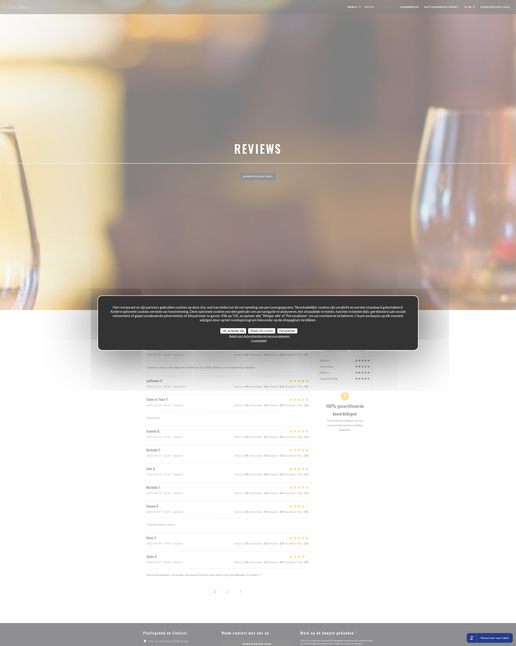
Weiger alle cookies (261, 330)
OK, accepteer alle (233, 330)
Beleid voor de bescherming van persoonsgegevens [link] (259, 336)
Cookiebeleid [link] (259, 340)
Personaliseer (287, 330)
